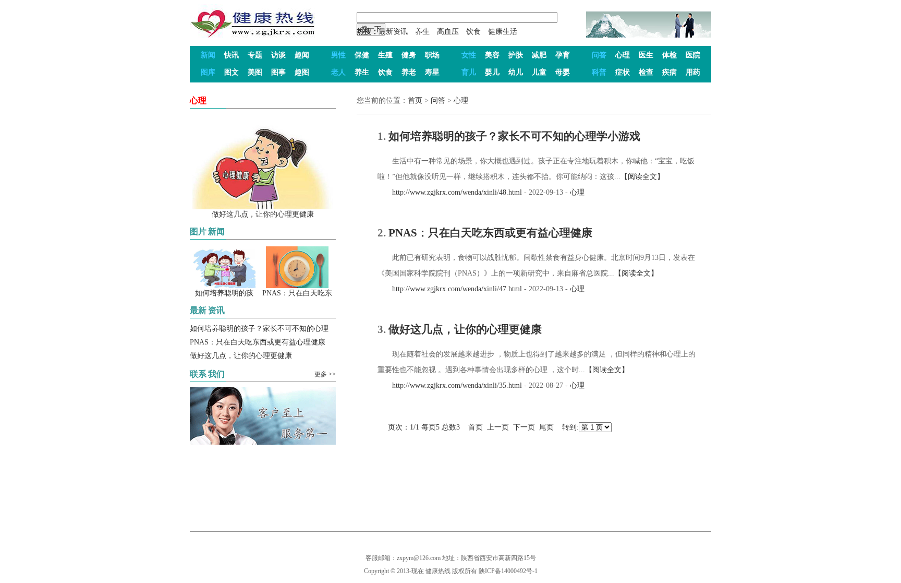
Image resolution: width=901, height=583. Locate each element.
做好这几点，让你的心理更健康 (241, 356)
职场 (432, 55)
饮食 (473, 31)
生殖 (385, 55)
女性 (468, 55)
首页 (415, 100)
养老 (408, 72)
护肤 (515, 55)
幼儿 (515, 72)
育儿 (468, 72)
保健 (362, 55)
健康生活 (502, 31)
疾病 (669, 72)
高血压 (448, 31)
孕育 (562, 55)
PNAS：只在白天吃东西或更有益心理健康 (257, 342)
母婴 (562, 72)
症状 (622, 72)
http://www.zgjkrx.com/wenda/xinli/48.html (450, 192)
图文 (231, 72)
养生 (422, 31)
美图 (255, 72)
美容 (492, 55)
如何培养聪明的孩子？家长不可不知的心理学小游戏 (514, 136)
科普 (599, 72)
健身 (408, 55)
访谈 (278, 55)
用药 (693, 72)
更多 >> (325, 374)
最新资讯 (393, 31)
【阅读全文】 (642, 177)
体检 (669, 55)
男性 (338, 55)
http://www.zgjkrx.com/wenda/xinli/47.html (450, 289)
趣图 (302, 72)
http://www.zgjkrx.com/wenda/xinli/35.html (450, 385)
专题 (255, 55)
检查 (646, 72)
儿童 (539, 72)
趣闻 (302, 55)
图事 (278, 72)
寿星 (432, 72)
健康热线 (438, 571)
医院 (693, 55)
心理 (622, 55)
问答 (599, 55)
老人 (338, 72)
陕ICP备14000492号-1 (508, 571)
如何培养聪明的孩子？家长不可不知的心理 (259, 328)
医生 (646, 55)
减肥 (539, 55)
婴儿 (492, 72)
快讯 (231, 55)
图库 (208, 72)
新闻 (208, 55)
